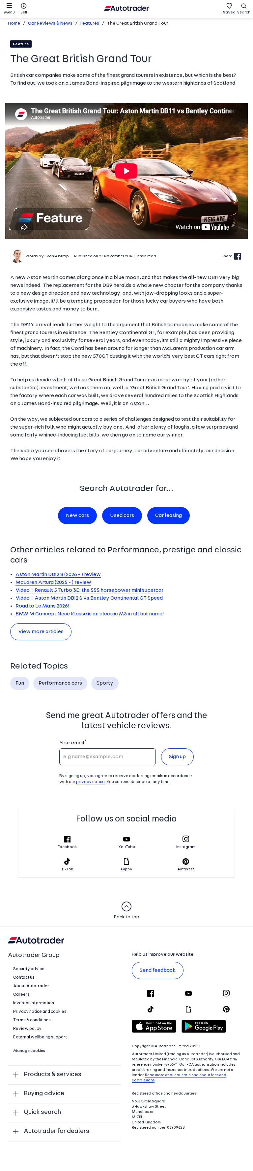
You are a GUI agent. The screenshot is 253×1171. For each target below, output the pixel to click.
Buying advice (44, 1094)
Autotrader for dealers (56, 1131)
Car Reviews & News (50, 23)
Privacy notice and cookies (40, 1012)
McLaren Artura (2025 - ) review (53, 582)
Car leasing (168, 515)
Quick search (42, 1112)
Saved (229, 12)
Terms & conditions (32, 1020)
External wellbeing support (40, 1037)
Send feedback (158, 970)
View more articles (41, 631)
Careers (21, 994)
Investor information (33, 1003)
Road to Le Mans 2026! (42, 606)
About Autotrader (31, 986)
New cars (77, 515)
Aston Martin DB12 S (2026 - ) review (58, 574)
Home (14, 23)
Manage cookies (29, 1051)
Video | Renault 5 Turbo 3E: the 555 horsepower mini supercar (89, 590)
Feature (21, 44)
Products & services (52, 1075)
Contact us (24, 977)
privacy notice (90, 782)
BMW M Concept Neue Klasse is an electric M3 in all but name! (89, 614)
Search (243, 12)
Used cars (122, 515)
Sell (23, 12)
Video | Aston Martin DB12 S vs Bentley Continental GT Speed (89, 598)
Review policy (27, 1029)
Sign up (177, 756)
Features (89, 23)
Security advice (28, 969)
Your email (71, 743)
